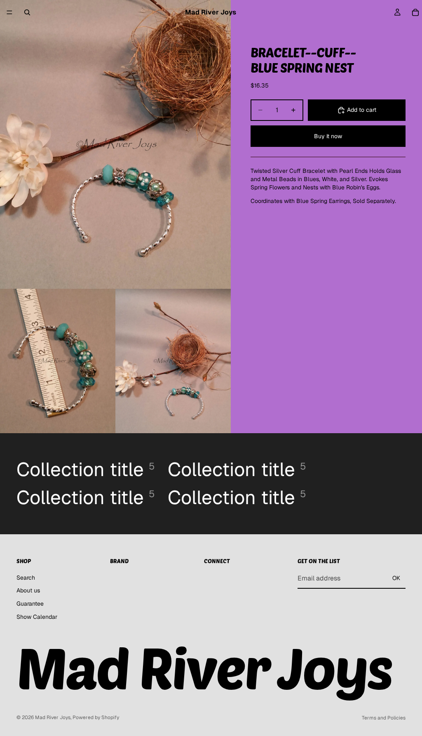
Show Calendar (36, 616)
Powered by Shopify (96, 717)
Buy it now (328, 136)
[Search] (27, 12)
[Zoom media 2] (57, 361)
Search (25, 577)
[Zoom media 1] (115, 144)
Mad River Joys (52, 717)
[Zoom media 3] (173, 361)
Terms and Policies (384, 718)
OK (396, 578)
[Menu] (9, 12)
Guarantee (30, 603)
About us (28, 590)
